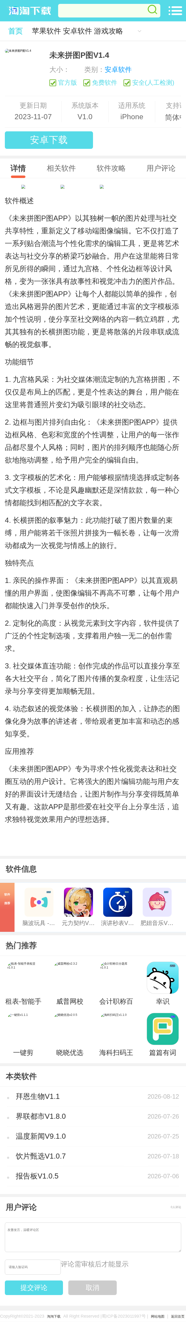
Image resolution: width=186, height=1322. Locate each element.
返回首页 (178, 1316)
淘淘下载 (54, 1316)
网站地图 (157, 1316)
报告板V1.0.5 (37, 1176)
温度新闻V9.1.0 (41, 1136)
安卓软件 (77, 31)
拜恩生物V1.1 (38, 1096)
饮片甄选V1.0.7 (41, 1156)
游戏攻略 (108, 31)
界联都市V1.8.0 (41, 1116)
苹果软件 (46, 31)
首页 (15, 31)
